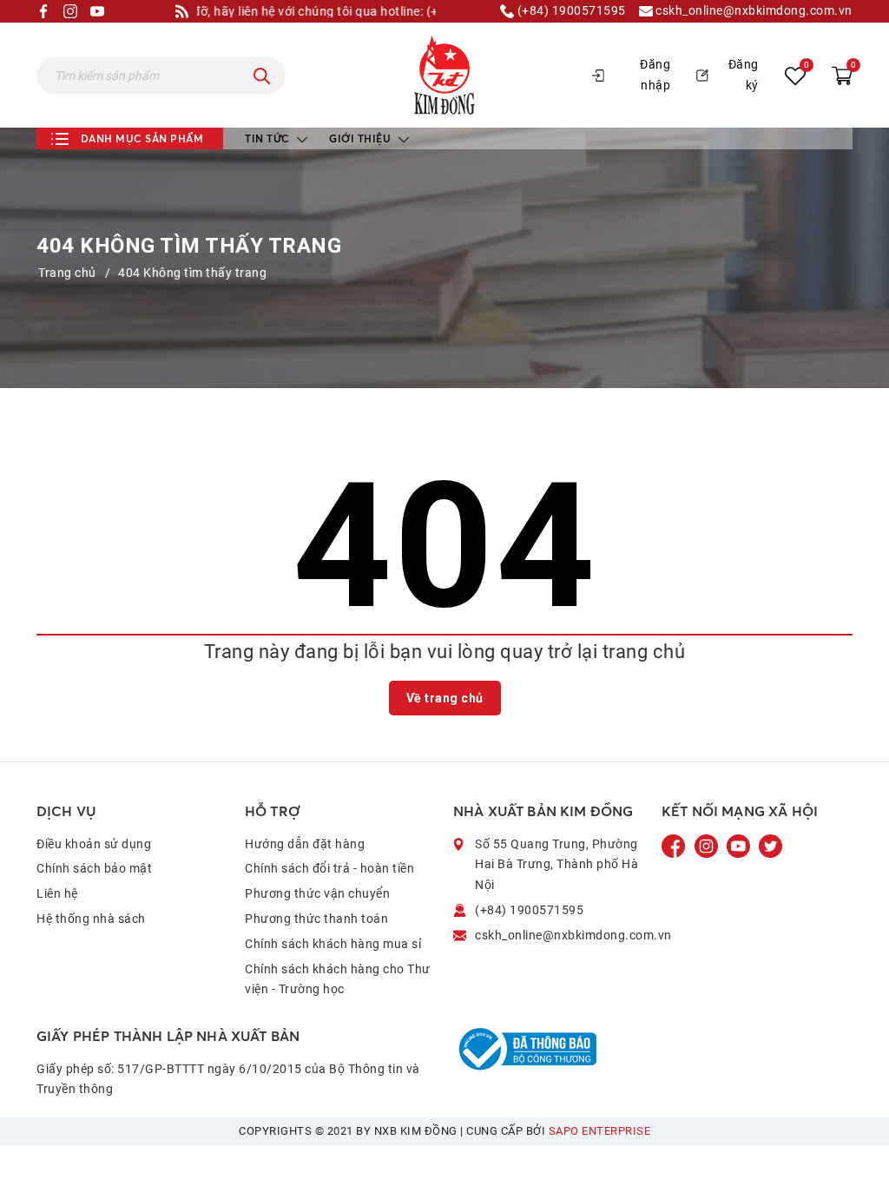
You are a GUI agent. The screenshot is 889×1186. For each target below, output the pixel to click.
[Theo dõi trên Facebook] (675, 845)
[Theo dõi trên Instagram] (708, 845)
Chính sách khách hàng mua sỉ (333, 944)
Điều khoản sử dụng (93, 844)
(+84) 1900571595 (570, 10)
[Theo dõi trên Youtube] (740, 845)
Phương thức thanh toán (316, 919)
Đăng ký (743, 74)
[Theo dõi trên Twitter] (770, 845)
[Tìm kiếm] (262, 75)
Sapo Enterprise (600, 1130)
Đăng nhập (655, 74)
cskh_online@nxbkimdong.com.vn (753, 10)
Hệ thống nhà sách (91, 919)
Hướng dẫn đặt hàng (305, 844)
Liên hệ (57, 893)
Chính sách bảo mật (94, 868)
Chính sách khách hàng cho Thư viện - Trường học (338, 979)
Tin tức (269, 138)
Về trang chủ (445, 698)
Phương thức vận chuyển (317, 893)
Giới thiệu (361, 138)
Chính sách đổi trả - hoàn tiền (329, 868)
